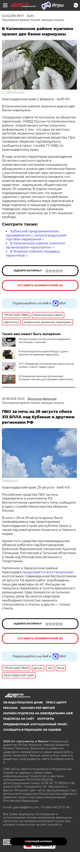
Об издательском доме (23, 702)
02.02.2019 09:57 (13, 16)
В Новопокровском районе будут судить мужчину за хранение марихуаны (43, 353)
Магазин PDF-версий (38, 708)
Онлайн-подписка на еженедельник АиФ (38, 713)
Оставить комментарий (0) (40, 285)
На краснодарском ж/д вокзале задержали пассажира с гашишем (45, 341)
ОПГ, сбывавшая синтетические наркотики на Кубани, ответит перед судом (46, 365)
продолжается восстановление (47, 572)
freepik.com (10, 480)
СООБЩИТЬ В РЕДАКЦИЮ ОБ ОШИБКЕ (32, 729)
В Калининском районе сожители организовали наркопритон (35, 245)
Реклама (10, 708)
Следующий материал (38, 841)
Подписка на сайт (18, 718)
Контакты (45, 718)
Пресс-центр (56, 702)
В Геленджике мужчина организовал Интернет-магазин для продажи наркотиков (46, 378)
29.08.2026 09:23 (13, 398)
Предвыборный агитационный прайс (35, 724)
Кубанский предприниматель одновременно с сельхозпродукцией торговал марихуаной (36, 235)
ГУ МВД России (13, 92)
